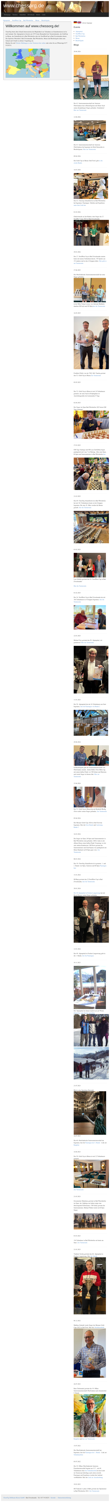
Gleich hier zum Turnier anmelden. (84, 1013)
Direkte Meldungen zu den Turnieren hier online (31, 43)
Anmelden (22, 15)
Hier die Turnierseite (80, 586)
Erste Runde (89, 825)
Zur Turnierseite (96, 375)
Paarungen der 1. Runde (92, 1452)
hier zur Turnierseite (88, 1439)
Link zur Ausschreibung (95, 1477)
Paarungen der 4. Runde (92, 1143)
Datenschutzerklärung (64, 1498)
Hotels (38, 15)
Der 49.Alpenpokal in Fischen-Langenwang (87, 893)
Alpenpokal (6, 20)
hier (104, 454)
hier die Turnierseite (99, 306)
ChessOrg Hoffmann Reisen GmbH (13, 1498)
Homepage (7, 15)
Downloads (31, 15)
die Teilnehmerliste (91, 1471)
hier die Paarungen (88, 956)
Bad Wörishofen (28, 20)
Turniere (15, 15)
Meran (37, 20)
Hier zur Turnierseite (80, 110)
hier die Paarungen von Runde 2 (90, 706)
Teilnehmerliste (78, 1455)
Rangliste (76, 1145)
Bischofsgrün (45, 20)
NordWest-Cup (16, 20)
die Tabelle (94, 1256)
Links (43, 15)
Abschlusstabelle (99, 1327)
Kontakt (53, 1498)
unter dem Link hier (80, 205)
